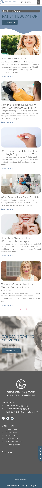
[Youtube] (12, 418)
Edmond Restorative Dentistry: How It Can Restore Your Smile (18, 106)
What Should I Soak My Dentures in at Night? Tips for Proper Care (20, 153)
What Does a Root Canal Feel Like (20, 197)
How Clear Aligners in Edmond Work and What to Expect (18, 240)
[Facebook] (3, 418)
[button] (38, 2)
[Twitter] (7, 418)
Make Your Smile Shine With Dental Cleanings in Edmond (17, 60)
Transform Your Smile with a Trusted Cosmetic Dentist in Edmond (17, 287)
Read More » (7, 76)
